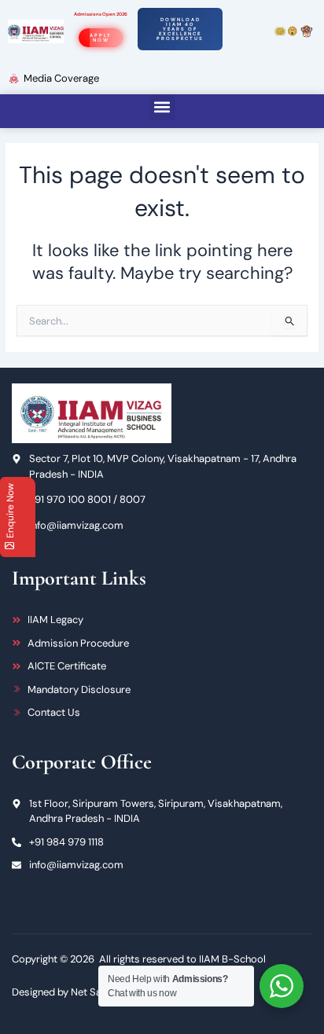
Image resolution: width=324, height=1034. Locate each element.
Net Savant (96, 992)
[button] (162, 107)
